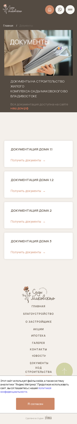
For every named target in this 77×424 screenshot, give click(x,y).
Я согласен (35, 404)
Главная (8, 25)
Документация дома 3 (31, 241)
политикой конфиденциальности (25, 390)
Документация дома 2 (31, 210)
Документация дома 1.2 (32, 180)
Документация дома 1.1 (31, 149)
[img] (64, 371)
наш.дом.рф (19, 108)
